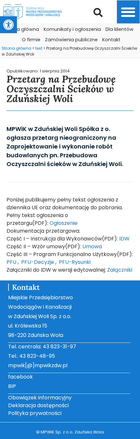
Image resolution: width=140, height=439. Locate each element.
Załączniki (119, 270)
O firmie (31, 39)
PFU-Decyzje (37, 262)
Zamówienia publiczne (71, 39)
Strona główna (21, 29)
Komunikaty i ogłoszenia (72, 29)
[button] (8, 24)
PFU (11, 262)
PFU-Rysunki (75, 262)
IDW (124, 238)
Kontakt (111, 39)
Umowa (92, 246)
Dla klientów (119, 29)
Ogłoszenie (63, 223)
